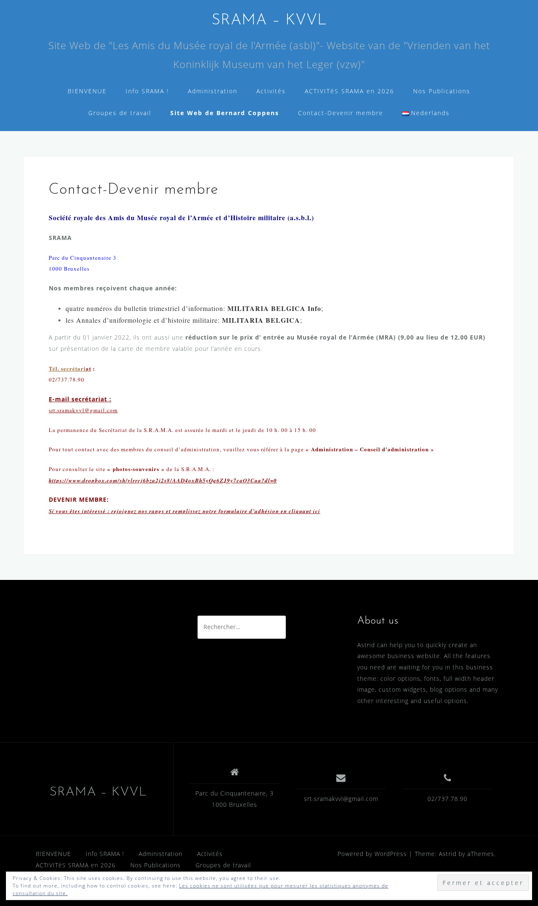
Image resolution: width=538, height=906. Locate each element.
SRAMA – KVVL (269, 20)
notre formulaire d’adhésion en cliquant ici (261, 511)
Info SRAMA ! (147, 91)
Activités (271, 91)
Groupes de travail (119, 113)
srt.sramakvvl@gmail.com (341, 799)
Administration (212, 91)
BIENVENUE (87, 91)
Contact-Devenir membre (340, 113)
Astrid (447, 854)
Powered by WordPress (372, 854)
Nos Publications (441, 91)
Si (52, 511)
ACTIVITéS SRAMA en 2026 (349, 91)
